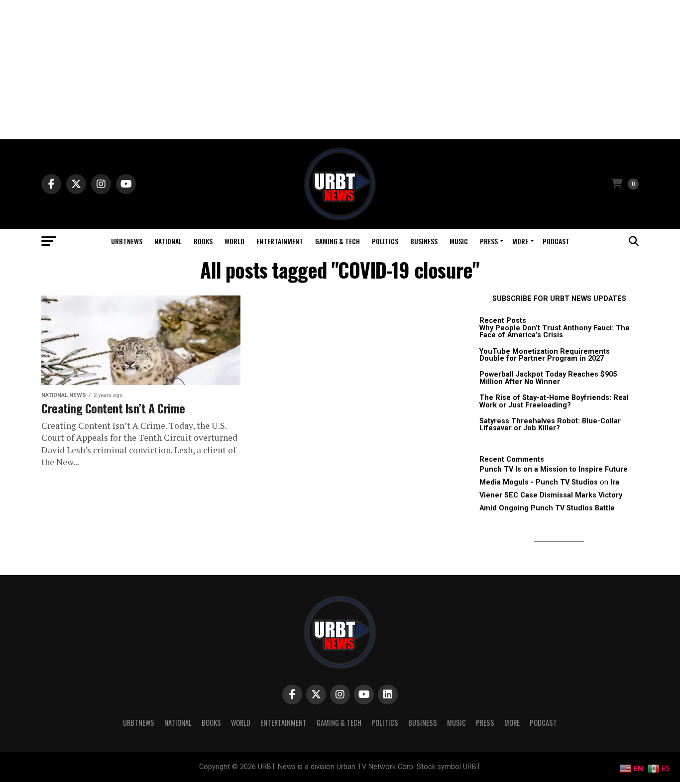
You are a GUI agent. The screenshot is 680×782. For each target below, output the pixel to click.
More (520, 241)
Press (489, 241)
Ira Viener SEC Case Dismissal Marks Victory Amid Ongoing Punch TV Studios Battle (550, 495)
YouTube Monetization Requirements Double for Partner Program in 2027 (544, 355)
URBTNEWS (126, 241)
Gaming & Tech (337, 241)
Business (424, 241)
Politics (385, 241)
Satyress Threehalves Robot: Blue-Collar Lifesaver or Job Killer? (550, 424)
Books (203, 241)
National (168, 241)
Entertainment (279, 241)
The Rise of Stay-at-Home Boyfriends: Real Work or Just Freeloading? (554, 401)
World (234, 241)
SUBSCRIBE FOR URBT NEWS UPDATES (559, 298)
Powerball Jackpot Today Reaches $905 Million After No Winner (548, 378)
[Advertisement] (340, 69)
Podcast (556, 241)
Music (459, 241)
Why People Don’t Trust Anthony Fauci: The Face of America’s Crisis (554, 331)
